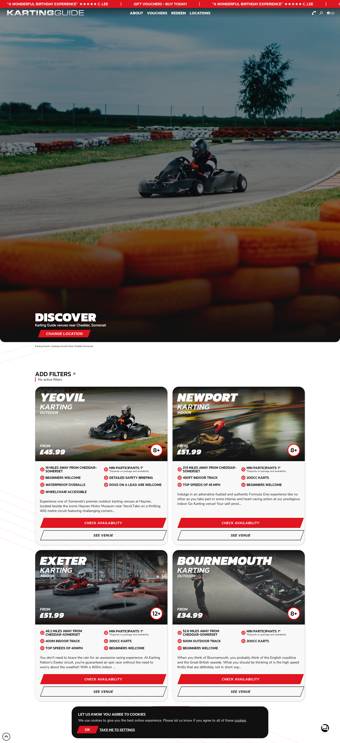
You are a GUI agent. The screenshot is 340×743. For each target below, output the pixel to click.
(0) (332, 13)
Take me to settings (117, 729)
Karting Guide (42, 346)
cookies (240, 720)
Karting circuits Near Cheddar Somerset (72, 346)
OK (87, 730)
